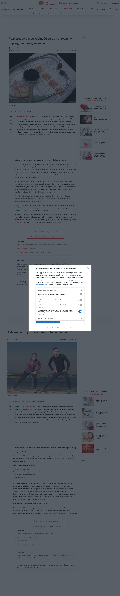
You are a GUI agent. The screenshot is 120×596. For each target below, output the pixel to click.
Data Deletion (50, 327)
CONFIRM (48, 322)
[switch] (80, 294)
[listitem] (60, 290)
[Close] (88, 268)
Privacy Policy (69, 327)
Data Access (60, 327)
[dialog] (60, 298)
